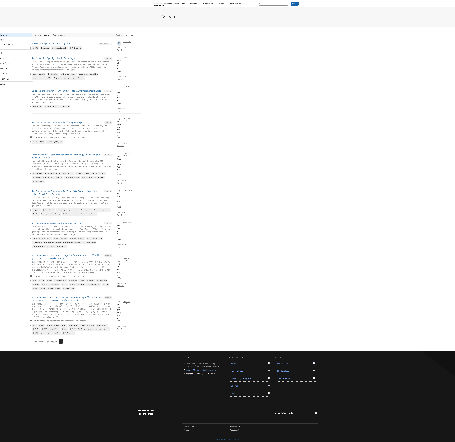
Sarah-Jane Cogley (126, 120)
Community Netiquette (241, 378)
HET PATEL (126, 87)
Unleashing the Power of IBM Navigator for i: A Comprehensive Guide (66, 91)
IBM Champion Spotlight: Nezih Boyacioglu (53, 58)
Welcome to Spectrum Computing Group (52, 43)
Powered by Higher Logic (227, 439)
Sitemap (234, 386)
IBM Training (282, 363)
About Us (235, 363)
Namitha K (126, 57)
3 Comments (40, 321)
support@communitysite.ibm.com (201, 370)
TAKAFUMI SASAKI (126, 259)
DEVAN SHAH (127, 190)
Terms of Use (237, 371)
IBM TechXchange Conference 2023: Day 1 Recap (57, 122)
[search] (260, 3)
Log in (294, 3)
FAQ (233, 393)
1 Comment (39, 137)
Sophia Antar (127, 42)
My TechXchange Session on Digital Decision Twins (57, 223)
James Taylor (127, 222)
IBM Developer (283, 371)
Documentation (283, 378)
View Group (121, 50)
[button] (194, 3)
